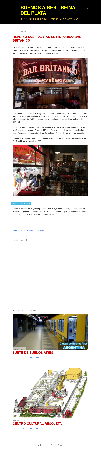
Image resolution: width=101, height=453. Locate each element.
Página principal (37, 19)
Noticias (53, 19)
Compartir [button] (17, 227)
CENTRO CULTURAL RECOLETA (37, 423)
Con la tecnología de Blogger (53, 445)
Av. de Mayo (66, 19)
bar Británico (26, 230)
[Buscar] (86, 7)
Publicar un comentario (32, 357)
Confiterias (35, 230)
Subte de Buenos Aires (33, 352)
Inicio (24, 19)
